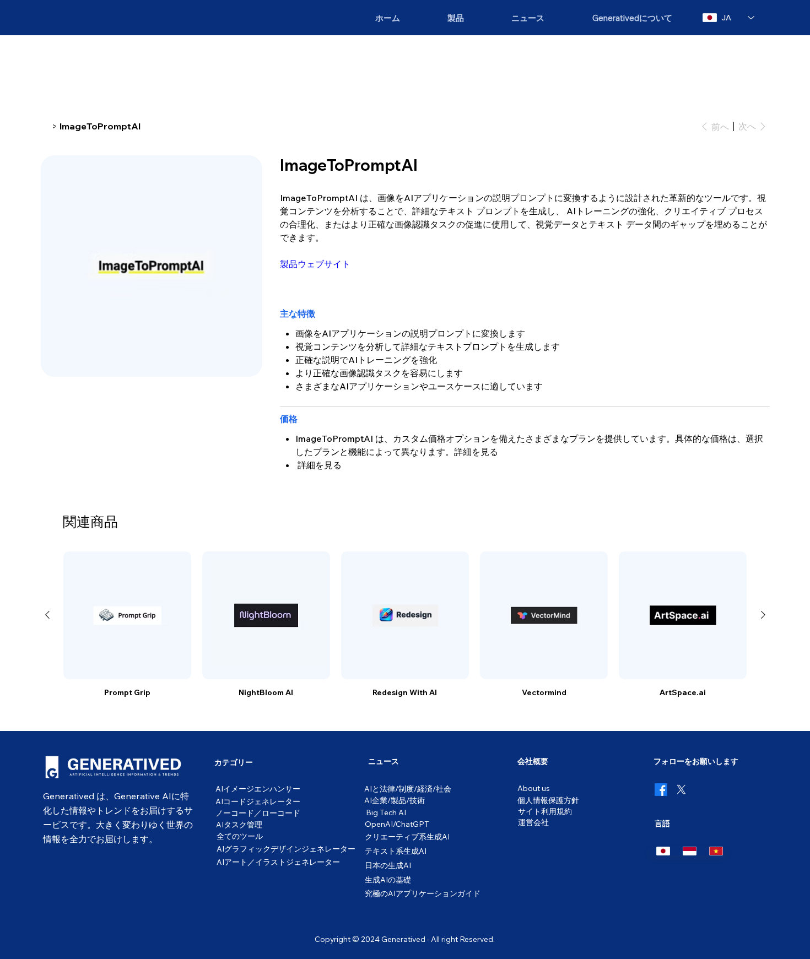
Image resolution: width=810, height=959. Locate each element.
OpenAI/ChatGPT (397, 823)
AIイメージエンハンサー (257, 788)
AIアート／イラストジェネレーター (278, 861)
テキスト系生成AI (395, 850)
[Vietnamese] (714, 851)
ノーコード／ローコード (257, 812)
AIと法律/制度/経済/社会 (407, 788)
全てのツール (240, 836)
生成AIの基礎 (388, 879)
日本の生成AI (388, 865)
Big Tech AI (386, 812)
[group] (405, 624)
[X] (681, 789)
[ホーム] (45, 126)
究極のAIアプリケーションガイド (422, 893)
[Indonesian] (687, 851)
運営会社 (533, 822)
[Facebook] (661, 789)
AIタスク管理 (239, 824)
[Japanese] (661, 851)
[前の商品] (47, 614)
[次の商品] (763, 614)
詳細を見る (476, 451)
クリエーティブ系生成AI (407, 836)
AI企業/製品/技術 (394, 800)
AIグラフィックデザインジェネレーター (286, 848)
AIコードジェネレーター (257, 801)
